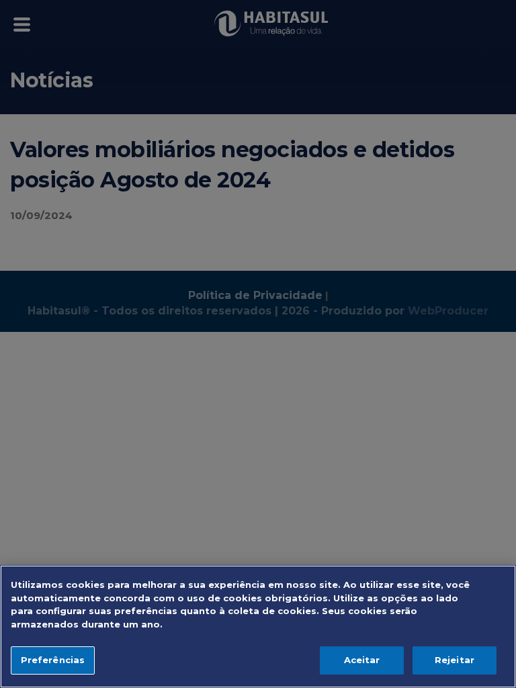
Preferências (53, 659)
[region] (258, 626)
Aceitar (362, 659)
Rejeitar (454, 659)
